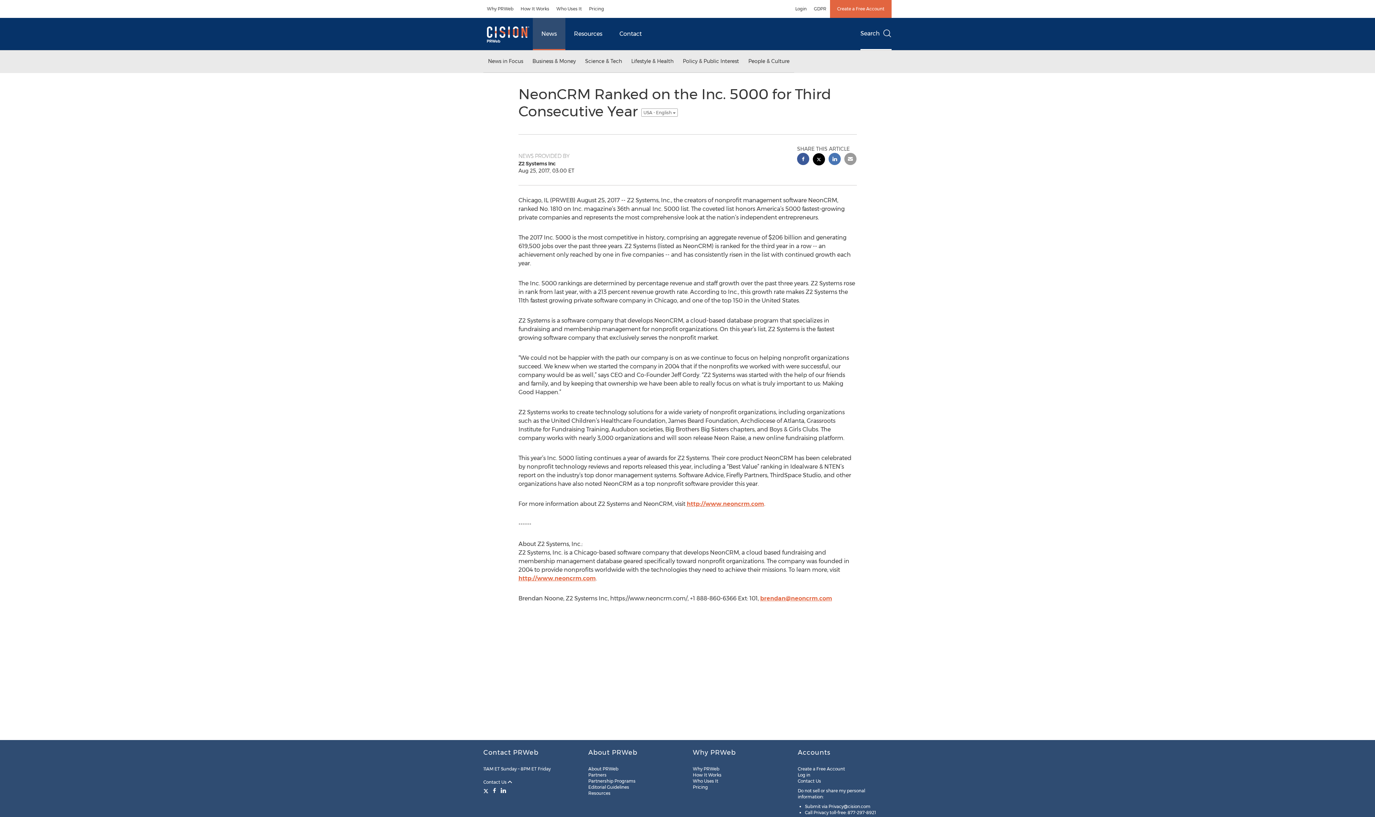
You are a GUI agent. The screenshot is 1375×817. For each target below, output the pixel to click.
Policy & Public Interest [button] (711, 61)
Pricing (596, 8)
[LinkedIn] (503, 790)
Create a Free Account (860, 8)
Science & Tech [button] (603, 61)
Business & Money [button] (554, 61)
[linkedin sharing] (835, 160)
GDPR (820, 8)
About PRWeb (603, 769)
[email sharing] (850, 160)
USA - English (658, 112)
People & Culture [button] (769, 61)
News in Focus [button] (505, 61)
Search (870, 33)
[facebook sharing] (803, 160)
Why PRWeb (500, 8)
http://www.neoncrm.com (725, 504)
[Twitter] (486, 790)
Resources (588, 33)
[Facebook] (494, 790)
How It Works (535, 8)
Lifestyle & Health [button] (652, 61)
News (549, 33)
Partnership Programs (612, 781)
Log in (804, 775)
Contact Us (495, 782)
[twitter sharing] (819, 160)
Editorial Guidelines (608, 787)
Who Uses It (569, 8)
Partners (597, 775)
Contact (630, 33)
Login (801, 8)
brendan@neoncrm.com (796, 598)
